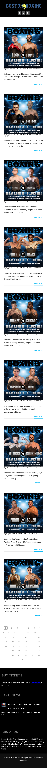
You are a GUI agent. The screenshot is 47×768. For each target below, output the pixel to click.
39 (6, 655)
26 (39, 642)
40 (13, 655)
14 (41, 633)
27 (6, 646)
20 (39, 637)
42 (26, 655)
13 (35, 633)
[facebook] (19, 13)
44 (39, 655)
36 (26, 651)
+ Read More (38, 84)
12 (28, 633)
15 (6, 637)
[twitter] (23, 13)
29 (19, 646)
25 (33, 642)
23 (19, 642)
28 (13, 646)
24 (26, 642)
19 (33, 637)
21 (6, 642)
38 (39, 651)
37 (33, 651)
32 (39, 646)
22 (13, 642)
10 (15, 633)
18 (26, 637)
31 (33, 646)
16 (13, 637)
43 (33, 655)
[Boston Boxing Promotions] (23, 10)
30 (26, 646)
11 (22, 633)
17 (19, 637)
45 (23, 660)
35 (19, 651)
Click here (35, 683)
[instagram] (28, 13)
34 (13, 651)
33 (6, 651)
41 (19, 655)
